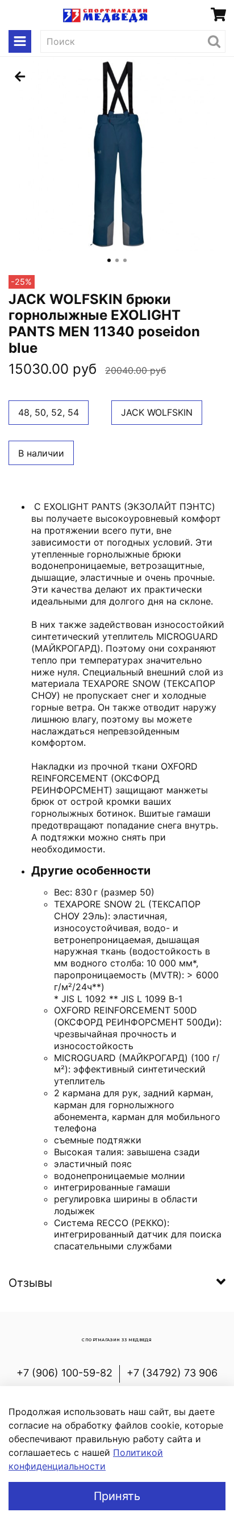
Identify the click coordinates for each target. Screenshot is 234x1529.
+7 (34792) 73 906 (172, 1373)
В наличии (41, 453)
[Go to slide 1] (109, 260)
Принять (117, 1496)
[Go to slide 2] (117, 260)
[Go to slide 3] (125, 260)
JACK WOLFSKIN (157, 412)
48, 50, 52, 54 (48, 412)
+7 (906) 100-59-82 (64, 1373)
